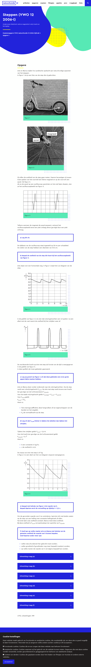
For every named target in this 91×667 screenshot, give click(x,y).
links (81, 3)
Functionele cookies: (36, 646)
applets (59, 3)
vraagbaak (73, 3)
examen (43, 3)
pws (65, 3)
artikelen (26, 3)
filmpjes (51, 3)
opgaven (35, 3)
